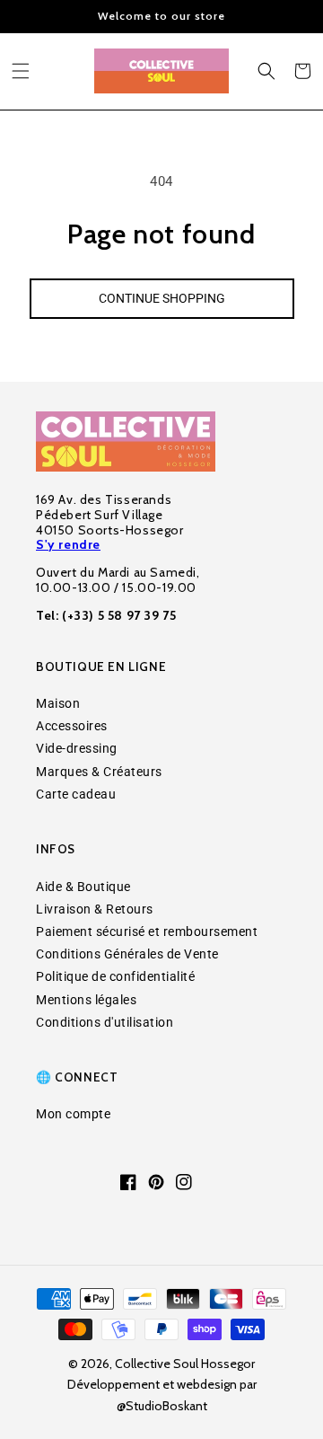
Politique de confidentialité (115, 976)
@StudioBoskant (162, 1406)
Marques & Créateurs (99, 771)
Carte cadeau (76, 794)
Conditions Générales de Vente (127, 954)
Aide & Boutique (83, 886)
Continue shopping (162, 298)
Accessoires (72, 726)
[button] (21, 71)
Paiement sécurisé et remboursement (147, 931)
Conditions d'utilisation (104, 1022)
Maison (58, 703)
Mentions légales (86, 1000)
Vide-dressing (77, 748)
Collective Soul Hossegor (185, 1363)
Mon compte (73, 1114)
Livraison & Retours (94, 909)
